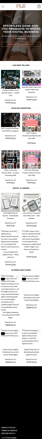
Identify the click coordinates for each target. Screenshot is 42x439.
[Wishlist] (17, 72)
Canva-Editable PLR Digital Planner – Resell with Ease (10, 254)
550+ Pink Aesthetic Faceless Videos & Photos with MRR (31, 172)
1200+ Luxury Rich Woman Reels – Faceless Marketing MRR (10, 172)
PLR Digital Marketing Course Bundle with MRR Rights (10, 314)
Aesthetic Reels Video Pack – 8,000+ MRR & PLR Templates (31, 89)
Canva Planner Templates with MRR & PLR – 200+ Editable (31, 215)
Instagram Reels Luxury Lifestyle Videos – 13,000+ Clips (10, 92)
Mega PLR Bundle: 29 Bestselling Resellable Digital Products (31, 352)
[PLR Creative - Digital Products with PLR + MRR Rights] (21, 6)
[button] (3, 6)
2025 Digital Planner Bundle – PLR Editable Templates (10, 215)
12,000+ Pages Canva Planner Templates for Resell (31, 249)
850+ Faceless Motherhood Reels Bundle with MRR (31, 135)
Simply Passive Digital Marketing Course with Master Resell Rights (31, 297)
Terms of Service (9, 430)
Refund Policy (8, 433)
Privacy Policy (9, 427)
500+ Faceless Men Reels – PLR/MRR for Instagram (10, 129)
